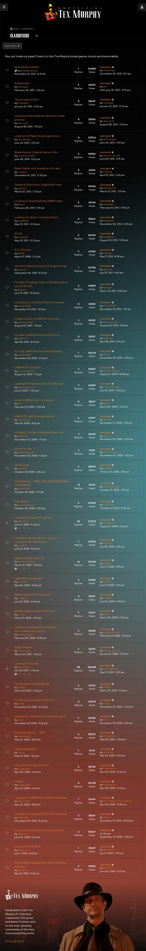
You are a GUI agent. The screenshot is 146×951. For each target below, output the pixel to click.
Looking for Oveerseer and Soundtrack (39, 830)
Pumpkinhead (29, 70)
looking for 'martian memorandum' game (40, 716)
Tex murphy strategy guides (32, 683)
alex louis (23, 123)
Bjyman (22, 289)
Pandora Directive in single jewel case (38, 184)
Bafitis (21, 253)
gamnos (107, 269)
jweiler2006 (24, 354)
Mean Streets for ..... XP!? (29, 732)
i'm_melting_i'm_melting (117, 801)
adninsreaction (26, 452)
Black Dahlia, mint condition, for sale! (37, 168)
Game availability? (25, 749)
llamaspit (23, 86)
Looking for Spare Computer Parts (36, 217)
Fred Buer (109, 504)
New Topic (11, 46)
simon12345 (24, 305)
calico (21, 752)
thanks (18, 781)
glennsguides (25, 322)
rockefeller (109, 736)
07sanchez (24, 650)
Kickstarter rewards (26, 67)
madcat (22, 468)
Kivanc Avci (24, 667)
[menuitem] (10, 941)
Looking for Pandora (27, 846)
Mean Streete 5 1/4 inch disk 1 (32, 594)
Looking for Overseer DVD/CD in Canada (40, 814)
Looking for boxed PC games (32, 517)
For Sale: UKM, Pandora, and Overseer (38, 351)
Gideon (107, 543)
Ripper (107, 419)
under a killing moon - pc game (33, 400)
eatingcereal (25, 634)
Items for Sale (23, 448)
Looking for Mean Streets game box (37, 136)
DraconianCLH (26, 371)
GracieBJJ (23, 817)
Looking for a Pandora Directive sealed (39, 302)
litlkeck (107, 817)
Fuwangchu (24, 768)
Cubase (22, 172)
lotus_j (107, 435)
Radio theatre (23, 647)
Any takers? (21, 501)
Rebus (21, 204)
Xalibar (22, 687)
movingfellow (111, 668)
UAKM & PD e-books (27, 367)
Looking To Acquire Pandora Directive (38, 432)
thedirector (109, 188)
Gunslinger (109, 70)
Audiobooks (22, 83)
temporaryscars (27, 387)
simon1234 (23, 488)
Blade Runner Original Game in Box (36, 152)
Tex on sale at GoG (26, 99)
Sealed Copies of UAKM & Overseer (37, 318)
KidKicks (22, 338)
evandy (107, 253)
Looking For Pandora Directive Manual (38, 383)
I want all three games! (28, 578)
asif (20, 403)
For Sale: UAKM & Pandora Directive (37, 335)
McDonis (23, 521)
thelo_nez (24, 850)
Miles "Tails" (24, 801)
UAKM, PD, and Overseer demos (34, 416)
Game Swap (22, 465)
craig (21, 703)
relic (20, 719)
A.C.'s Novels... (23, 249)
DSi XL (18, 233)
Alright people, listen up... (30, 558)
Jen (105, 86)
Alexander (109, 849)
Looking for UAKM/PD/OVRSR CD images (40, 797)
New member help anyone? (31, 765)
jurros (21, 614)
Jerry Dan (108, 752)
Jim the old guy (111, 370)
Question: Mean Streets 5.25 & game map (40, 266)
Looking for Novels (26, 663)
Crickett (22, 581)
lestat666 (108, 204)
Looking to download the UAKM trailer (38, 201)
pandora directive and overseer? (35, 611)
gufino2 (22, 188)
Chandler (23, 103)
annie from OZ (26, 155)
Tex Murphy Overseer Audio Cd (34, 700)
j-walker (22, 545)
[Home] (73, 12)
